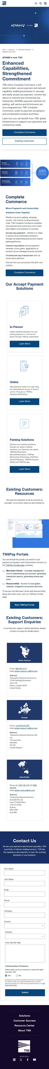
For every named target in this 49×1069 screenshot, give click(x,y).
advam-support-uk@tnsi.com (26, 728)
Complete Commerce (24, 132)
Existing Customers (24, 141)
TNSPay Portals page (15, 566)
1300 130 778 (23, 785)
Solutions (24, 1016)
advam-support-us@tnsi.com (26, 671)
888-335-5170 (21, 669)
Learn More (24, 344)
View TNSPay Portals (24, 605)
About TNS (24, 1031)
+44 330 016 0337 (22, 726)
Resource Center (24, 1026)
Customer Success (24, 1021)
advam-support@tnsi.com (25, 790)
